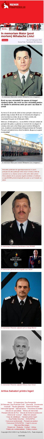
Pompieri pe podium (31, 421)
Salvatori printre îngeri (29, 417)
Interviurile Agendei (7, 408)
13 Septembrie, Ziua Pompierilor (25, 402)
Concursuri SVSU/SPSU (15, 423)
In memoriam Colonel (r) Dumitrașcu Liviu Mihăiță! (18, 246)
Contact (27, 427)
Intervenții (29, 404)
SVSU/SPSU (30, 419)
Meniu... (5, 29)
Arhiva (34, 427)
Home (10, 402)
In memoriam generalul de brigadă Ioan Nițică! (16, 269)
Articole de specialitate (13, 411)
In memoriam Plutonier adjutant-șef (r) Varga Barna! (18, 328)
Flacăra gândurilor (18, 406)
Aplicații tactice (21, 408)
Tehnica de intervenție (30, 411)
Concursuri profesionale (14, 421)
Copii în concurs (31, 423)
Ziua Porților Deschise (16, 419)
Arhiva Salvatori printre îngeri (17, 391)
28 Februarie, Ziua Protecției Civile (13, 404)
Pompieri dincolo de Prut (10, 413)
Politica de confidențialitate (15, 429)
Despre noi (11, 427)
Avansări (7, 406)
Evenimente (38, 404)
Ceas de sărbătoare (13, 417)
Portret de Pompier (32, 406)
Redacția (20, 427)
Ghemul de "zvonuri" (14, 415)
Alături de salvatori (29, 415)
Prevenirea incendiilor (35, 408)
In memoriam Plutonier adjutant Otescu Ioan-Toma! (18, 385)
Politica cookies (31, 429)
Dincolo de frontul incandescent (31, 413)
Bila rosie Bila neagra (22, 425)
